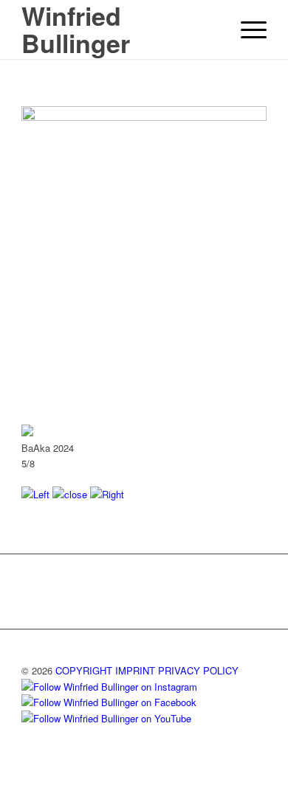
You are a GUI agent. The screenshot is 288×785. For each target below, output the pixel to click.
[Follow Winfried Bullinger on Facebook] (108, 702)
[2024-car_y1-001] (144, 117)
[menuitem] (246, 29)
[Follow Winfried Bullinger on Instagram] (109, 687)
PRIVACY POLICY (198, 670)
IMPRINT (135, 670)
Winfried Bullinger (75, 29)
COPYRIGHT (83, 670)
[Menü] (246, 29)
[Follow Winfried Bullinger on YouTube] (106, 718)
